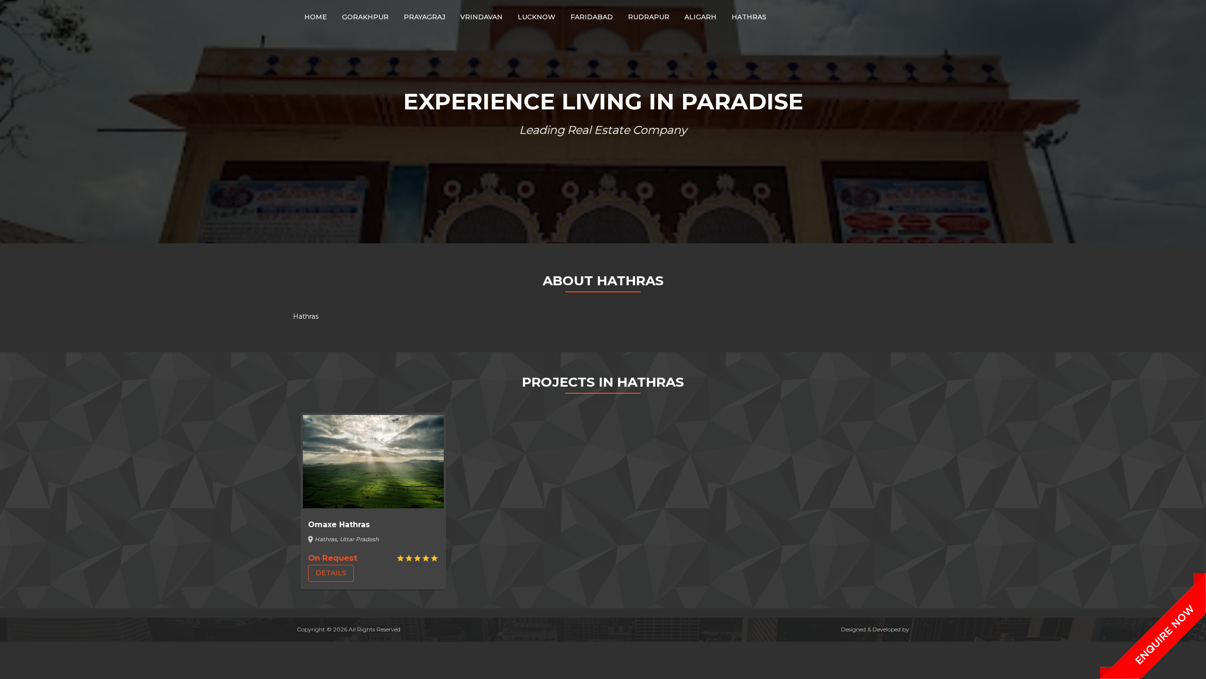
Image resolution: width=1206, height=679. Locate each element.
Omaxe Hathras (339, 524)
